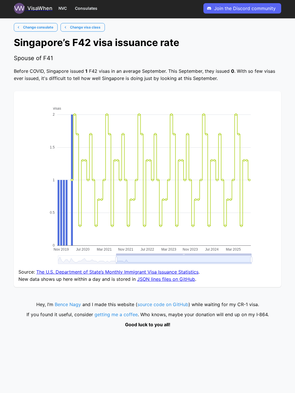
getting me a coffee (116, 314)
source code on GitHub (162, 304)
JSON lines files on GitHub (166, 279)
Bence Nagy (68, 304)
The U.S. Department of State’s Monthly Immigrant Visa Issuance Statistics (117, 272)
